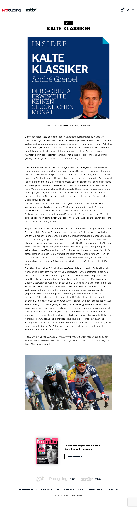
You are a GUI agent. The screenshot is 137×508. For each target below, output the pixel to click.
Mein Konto (128, 10)
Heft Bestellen (75, 457)
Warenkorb (122, 10)
